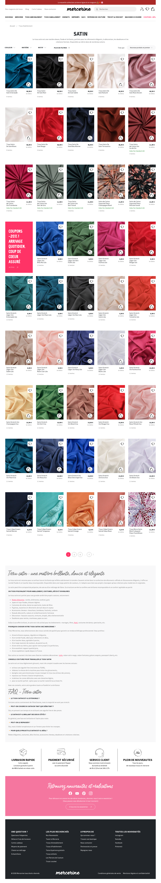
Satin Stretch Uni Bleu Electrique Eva (75, 477)
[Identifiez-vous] (142, 9)
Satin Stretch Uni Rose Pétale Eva (135, 423)
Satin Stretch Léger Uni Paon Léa (44, 314)
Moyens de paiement (19, 846)
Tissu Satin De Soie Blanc (11, 145)
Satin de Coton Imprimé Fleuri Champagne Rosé (105, 203)
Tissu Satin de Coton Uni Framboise (11, 203)
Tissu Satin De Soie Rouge (42, 145)
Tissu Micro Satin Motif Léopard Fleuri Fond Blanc (135, 531)
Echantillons (16, 854)
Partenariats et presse (88, 846)
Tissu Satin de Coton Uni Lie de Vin (134, 146)
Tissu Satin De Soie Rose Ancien (135, 92)
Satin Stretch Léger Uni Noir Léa (75, 314)
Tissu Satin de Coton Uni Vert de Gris (42, 203)
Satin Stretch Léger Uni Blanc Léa (104, 369)
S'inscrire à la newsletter (78, 807)
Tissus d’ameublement (54, 843)
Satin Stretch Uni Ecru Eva (104, 477)
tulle (61, 655)
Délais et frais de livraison (21, 839)
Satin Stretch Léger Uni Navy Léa (75, 369)
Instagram (119, 835)
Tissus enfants (51, 854)
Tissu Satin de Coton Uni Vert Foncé (73, 203)
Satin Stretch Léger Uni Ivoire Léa (104, 315)
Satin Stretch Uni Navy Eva (42, 477)
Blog (27, 9)
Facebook (118, 843)
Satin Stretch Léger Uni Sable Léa (11, 369)
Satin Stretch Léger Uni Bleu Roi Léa (42, 260)
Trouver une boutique (88, 839)
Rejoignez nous (86, 850)
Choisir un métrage (18, 850)
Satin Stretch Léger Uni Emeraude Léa (11, 315)
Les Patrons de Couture (54, 858)
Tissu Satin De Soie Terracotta (104, 145)
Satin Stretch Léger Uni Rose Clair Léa (42, 369)
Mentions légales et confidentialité (136, 873)
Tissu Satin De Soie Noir (41, 92)
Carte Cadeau (37, 9)
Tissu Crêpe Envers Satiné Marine (13, 530)
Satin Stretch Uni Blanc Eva (134, 477)
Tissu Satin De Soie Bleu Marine (74, 145)
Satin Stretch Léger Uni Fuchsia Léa (104, 260)
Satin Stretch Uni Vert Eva (42, 423)
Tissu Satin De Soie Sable (73, 92)
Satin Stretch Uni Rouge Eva (104, 423)
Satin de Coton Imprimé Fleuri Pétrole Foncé (135, 203)
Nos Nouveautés (52, 835)
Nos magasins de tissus (14, 9)
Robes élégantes (18, 600)
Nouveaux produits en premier (140, 48)
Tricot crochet (51, 861)
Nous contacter (50, 9)
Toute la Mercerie (52, 839)
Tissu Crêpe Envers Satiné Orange (75, 530)
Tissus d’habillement (54, 846)
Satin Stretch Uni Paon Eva (11, 477)
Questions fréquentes (19, 835)
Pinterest (118, 846)
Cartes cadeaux (17, 843)
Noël (76, 622)
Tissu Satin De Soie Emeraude (12, 92)
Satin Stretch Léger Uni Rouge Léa (134, 260)
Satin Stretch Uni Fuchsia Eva (135, 369)
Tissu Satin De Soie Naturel (104, 92)
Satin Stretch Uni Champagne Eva (12, 423)
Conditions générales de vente (109, 873)
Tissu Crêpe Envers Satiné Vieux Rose (106, 530)
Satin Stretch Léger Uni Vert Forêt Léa (73, 260)
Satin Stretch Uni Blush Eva (73, 423)
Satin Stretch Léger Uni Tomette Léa (134, 315)
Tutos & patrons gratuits (55, 850)
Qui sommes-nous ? (87, 835)
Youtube (118, 839)
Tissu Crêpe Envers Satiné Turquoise (44, 530)
